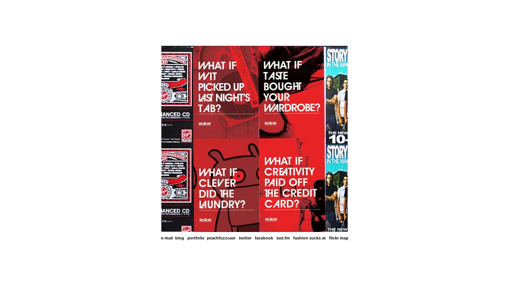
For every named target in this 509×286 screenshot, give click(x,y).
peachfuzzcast (221, 238)
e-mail (167, 238)
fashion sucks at (309, 238)
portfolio (196, 238)
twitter (245, 238)
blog (179, 238)
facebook (264, 238)
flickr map (338, 238)
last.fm (283, 238)
